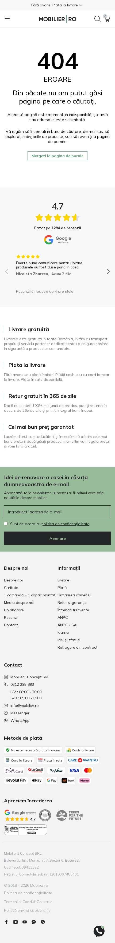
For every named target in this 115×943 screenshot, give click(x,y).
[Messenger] (35, 922)
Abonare (57, 538)
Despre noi (13, 580)
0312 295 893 (22, 684)
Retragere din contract (77, 647)
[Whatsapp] (44, 922)
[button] (57, 5)
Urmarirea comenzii (74, 595)
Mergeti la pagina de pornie (57, 155)
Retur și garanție (72, 602)
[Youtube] (26, 922)
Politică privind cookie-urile (27, 910)
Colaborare (14, 610)
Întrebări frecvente (73, 610)
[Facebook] (8, 922)
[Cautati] (98, 19)
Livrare (63, 580)
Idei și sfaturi (68, 639)
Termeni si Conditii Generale (28, 901)
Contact (11, 625)
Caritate (11, 587)
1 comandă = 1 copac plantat (29, 595)
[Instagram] (17, 922)
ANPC (62, 617)
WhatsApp (19, 720)
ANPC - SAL (67, 625)
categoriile (31, 136)
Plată (62, 587)
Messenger (19, 713)
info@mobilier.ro (24, 705)
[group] (57, 263)
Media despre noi (19, 602)
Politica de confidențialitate (28, 892)
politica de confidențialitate (65, 523)
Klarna (63, 632)
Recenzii (11, 617)
